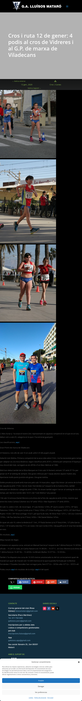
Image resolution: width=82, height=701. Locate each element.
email (64, 582)
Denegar (41, 686)
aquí (13, 569)
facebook (25, 582)
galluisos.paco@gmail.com (19, 621)
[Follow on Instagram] (44, 608)
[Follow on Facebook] (49, 608)
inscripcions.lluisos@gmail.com (21, 634)
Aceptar (41, 680)
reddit (52, 582)
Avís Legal (50, 698)
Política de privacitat (40, 698)
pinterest (39, 582)
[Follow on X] (57, 608)
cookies (31, 698)
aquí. (18, 442)
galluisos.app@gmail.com (19, 640)
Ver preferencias (41, 692)
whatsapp (16, 587)
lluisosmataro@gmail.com (26, 611)
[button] (79, 662)
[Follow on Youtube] (53, 608)
